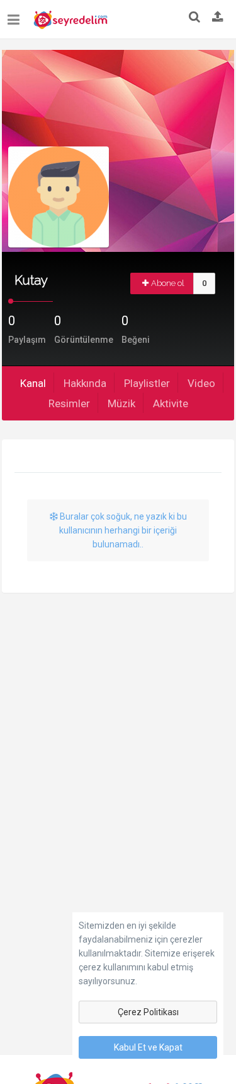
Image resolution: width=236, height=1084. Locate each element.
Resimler (69, 403)
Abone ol (167, 283)
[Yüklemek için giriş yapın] (217, 17)
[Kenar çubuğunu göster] (16, 15)
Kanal (33, 383)
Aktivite (170, 403)
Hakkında (85, 383)
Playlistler (147, 383)
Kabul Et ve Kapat (148, 1047)
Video (201, 383)
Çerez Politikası (148, 1012)
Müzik (121, 403)
